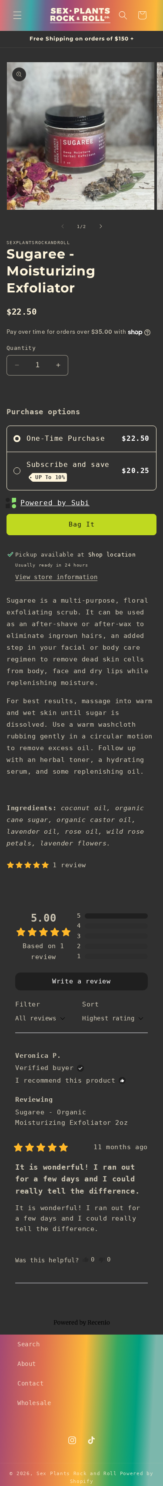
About (26, 1363)
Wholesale (34, 1402)
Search (28, 1344)
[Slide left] (62, 226)
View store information (56, 577)
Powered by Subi (55, 503)
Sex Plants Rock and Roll (77, 1473)
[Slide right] (100, 226)
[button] (17, 15)
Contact (30, 1383)
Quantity (21, 348)
